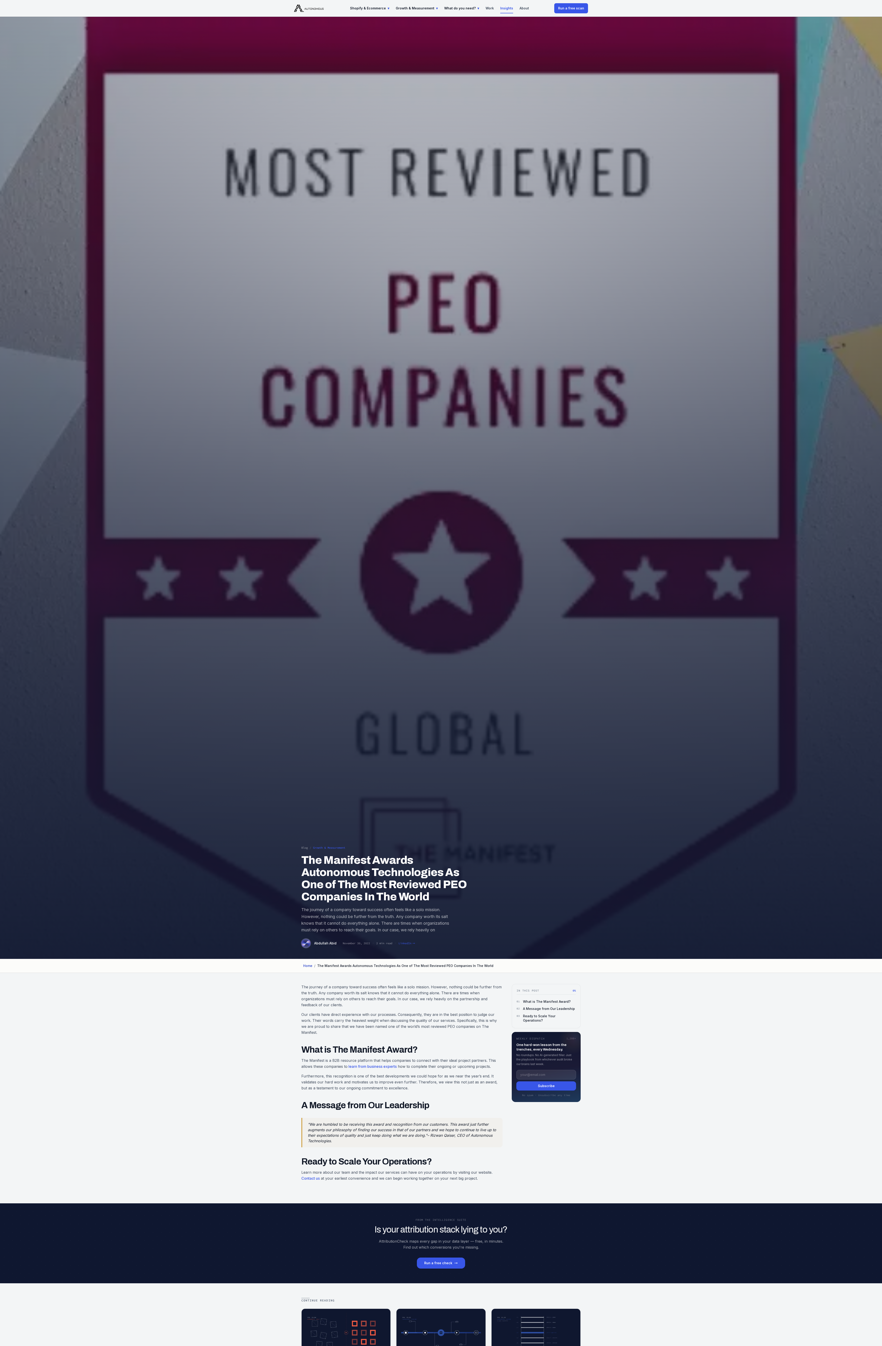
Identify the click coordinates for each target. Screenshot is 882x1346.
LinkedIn (405, 943)
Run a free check (438, 1263)
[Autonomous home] (309, 8)
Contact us (310, 1178)
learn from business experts (372, 1066)
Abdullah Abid (325, 943)
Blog (304, 847)
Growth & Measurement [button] (417, 8)
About (524, 8)
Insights (506, 8)
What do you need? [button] (461, 8)
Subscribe (546, 1086)
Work (490, 8)
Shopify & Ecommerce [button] (369, 8)
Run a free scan (571, 8)
